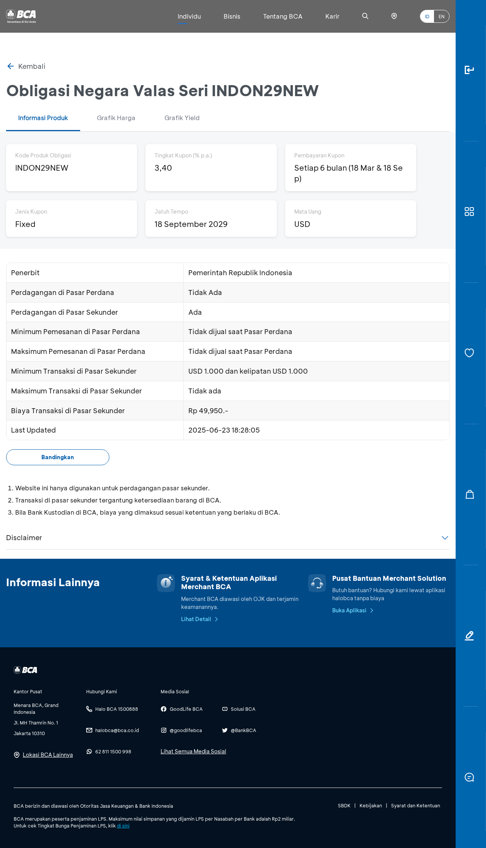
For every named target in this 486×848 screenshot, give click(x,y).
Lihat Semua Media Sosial (193, 751)
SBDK (344, 805)
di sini (123, 826)
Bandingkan (57, 457)
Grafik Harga (116, 118)
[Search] (365, 16)
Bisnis (232, 16)
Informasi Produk (43, 118)
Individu (189, 16)
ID (427, 16)
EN (442, 16)
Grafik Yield (182, 118)
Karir (332, 16)
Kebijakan (371, 805)
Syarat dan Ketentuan (415, 805)
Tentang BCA (283, 16)
